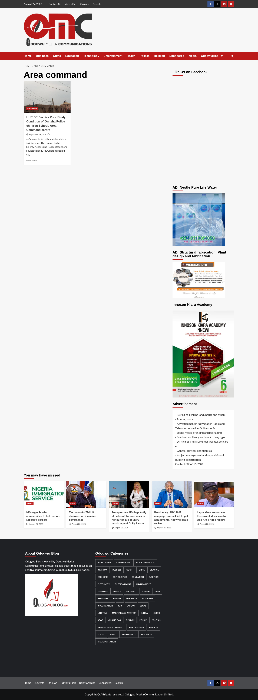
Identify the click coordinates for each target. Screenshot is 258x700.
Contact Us (55, 3)
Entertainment (113, 55)
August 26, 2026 (36, 524)
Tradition (146, 634)
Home (28, 55)
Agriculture (104, 562)
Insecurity (131, 598)
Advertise (70, 3)
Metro (156, 613)
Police (143, 620)
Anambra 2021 (123, 562)
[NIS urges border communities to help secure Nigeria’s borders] (44, 494)
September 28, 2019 (37, 135)
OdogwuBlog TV (212, 55)
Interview (147, 598)
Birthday (102, 570)
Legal (143, 606)
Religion (159, 55)
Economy (103, 577)
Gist (158, 591)
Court (130, 570)
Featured (103, 591)
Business (42, 55)
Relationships (136, 627)
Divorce (154, 570)
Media (193, 55)
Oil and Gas (114, 620)
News (29, 504)
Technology (91, 55)
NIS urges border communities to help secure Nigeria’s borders (43, 516)
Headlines (103, 598)
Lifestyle (102, 613)
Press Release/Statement (111, 627)
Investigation (105, 606)
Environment (143, 584)
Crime (57, 55)
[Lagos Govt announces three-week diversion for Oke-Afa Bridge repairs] (214, 494)
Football (131, 591)
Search (97, 3)
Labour (131, 606)
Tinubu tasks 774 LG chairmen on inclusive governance (82, 516)
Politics (145, 55)
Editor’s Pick (68, 682)
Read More (31, 160)
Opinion (84, 3)
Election (153, 577)
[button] (232, 56)
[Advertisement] (203, 155)
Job (120, 606)
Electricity (104, 584)
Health (131, 55)
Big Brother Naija (145, 562)
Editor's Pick (120, 577)
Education (72, 55)
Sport (113, 634)
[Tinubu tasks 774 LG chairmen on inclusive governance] (86, 494)
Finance (117, 591)
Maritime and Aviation (124, 613)
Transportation (107, 642)
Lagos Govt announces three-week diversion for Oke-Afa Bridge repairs (212, 516)
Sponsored (176, 55)
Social (101, 634)
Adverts (39, 682)
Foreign (146, 591)
